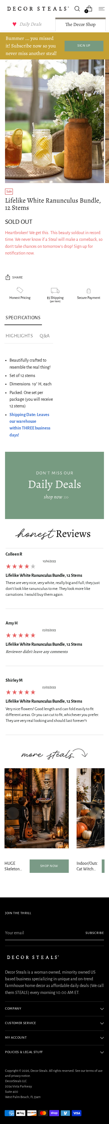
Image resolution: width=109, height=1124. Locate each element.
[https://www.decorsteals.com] (54, 485)
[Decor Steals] (38, 8)
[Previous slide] (13, 813)
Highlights (19, 335)
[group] (54, 580)
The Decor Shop (80, 24)
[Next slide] (96, 813)
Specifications (23, 317)
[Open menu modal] (101, 8)
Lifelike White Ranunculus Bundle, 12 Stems (44, 575)
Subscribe (95, 933)
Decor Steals (39, 1071)
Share (17, 277)
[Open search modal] (77, 8)
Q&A (45, 335)
